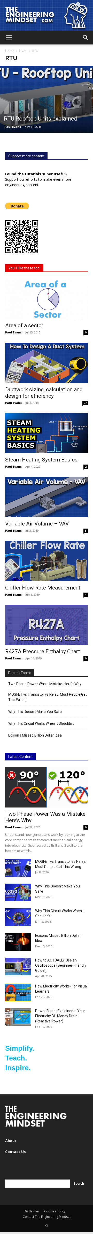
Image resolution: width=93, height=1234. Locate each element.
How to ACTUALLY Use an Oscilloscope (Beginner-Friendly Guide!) (60, 965)
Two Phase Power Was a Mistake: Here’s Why (44, 684)
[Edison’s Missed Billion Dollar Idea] (18, 942)
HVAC (23, 51)
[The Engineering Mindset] (46, 15)
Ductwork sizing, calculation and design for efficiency (44, 392)
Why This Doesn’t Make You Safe (35, 712)
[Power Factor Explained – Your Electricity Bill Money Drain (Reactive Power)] (18, 1017)
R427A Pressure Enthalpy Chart (42, 651)
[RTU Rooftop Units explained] (46, 99)
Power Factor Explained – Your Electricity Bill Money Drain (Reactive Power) (60, 1016)
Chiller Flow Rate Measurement (42, 588)
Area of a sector (24, 325)
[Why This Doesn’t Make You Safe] (18, 892)
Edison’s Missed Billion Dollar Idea (35, 735)
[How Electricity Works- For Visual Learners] (18, 992)
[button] (9, 37)
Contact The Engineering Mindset (47, 1216)
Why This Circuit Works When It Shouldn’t (41, 723)
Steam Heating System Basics (41, 460)
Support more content (26, 156)
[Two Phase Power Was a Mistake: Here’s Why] (46, 787)
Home (9, 51)
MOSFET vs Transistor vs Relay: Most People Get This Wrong (47, 697)
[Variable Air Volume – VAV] (46, 497)
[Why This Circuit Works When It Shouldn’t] (18, 917)
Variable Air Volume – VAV (37, 524)
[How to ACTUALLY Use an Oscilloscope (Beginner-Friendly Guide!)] (18, 966)
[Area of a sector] (46, 299)
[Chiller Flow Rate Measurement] (46, 561)
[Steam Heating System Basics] (46, 433)
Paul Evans (12, 127)
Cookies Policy (54, 1211)
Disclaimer (31, 1211)
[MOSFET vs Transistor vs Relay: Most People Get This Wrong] (18, 868)
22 (85, 403)
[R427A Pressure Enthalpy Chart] (46, 625)
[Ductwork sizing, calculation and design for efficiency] (46, 363)
